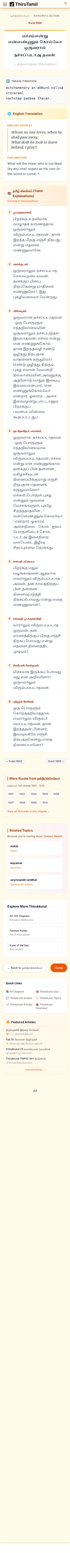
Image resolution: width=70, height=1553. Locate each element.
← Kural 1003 (14, 761)
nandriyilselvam (47, 15)
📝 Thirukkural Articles (19, 1004)
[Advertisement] (35, 1118)
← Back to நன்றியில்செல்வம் (25, 968)
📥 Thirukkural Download (44, 1006)
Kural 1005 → (56, 761)
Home (59, 968)
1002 (22, 793)
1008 (22, 802)
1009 (34, 802)
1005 (45, 793)
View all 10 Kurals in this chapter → (28, 811)
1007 (11, 802)
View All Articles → (35, 1069)
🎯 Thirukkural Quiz (47, 991)
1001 (11, 793)
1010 (45, 802)
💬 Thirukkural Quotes (19, 997)
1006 (56, 793)
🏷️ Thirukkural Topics (48, 997)
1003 (34, 793)
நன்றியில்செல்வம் (19, 15)
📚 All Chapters (15, 991)
